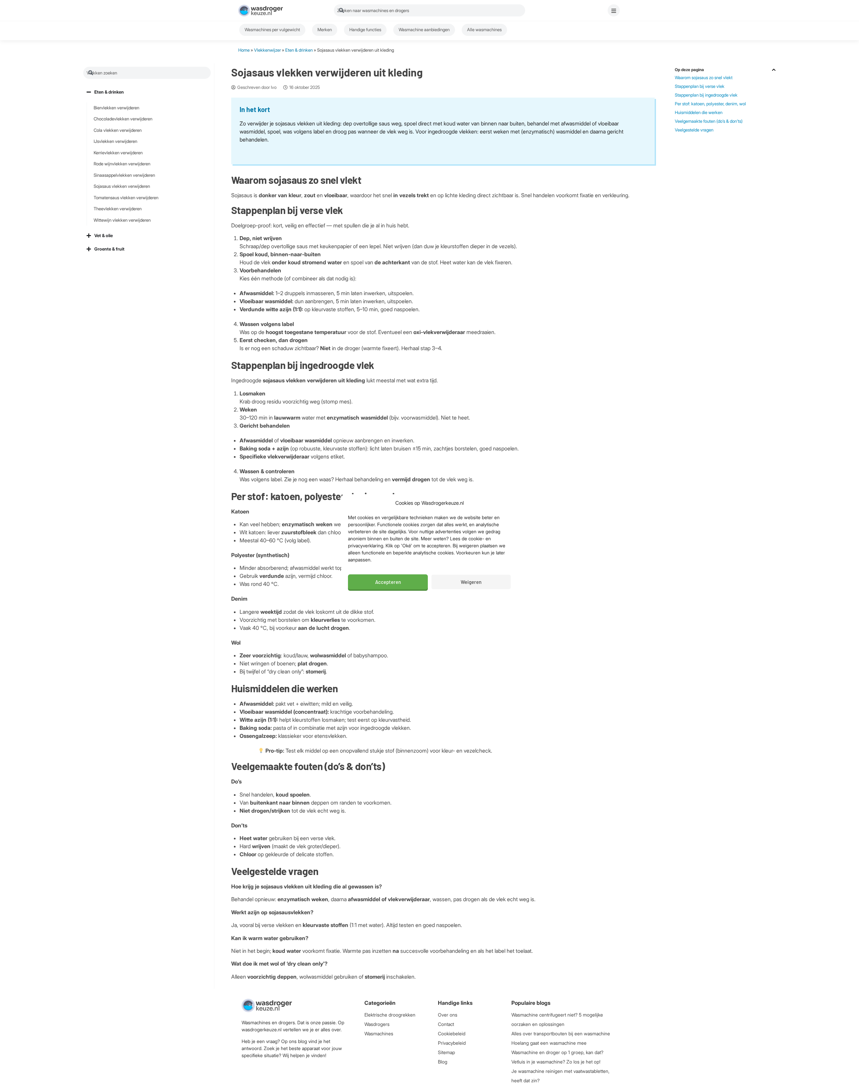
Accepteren (388, 582)
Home (244, 50)
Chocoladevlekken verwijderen (123, 118)
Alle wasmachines (484, 29)
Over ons (447, 1015)
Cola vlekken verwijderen (118, 130)
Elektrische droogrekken (389, 1015)
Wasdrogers (377, 1024)
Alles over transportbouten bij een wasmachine (560, 1033)
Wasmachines (378, 1033)
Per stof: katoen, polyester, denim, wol (710, 103)
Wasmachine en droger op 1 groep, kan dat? (557, 1052)
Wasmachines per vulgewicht (272, 29)
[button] (774, 70)
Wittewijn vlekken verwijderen (122, 220)
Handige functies (365, 29)
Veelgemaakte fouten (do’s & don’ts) (709, 121)
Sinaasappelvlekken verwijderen (124, 175)
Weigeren (471, 582)
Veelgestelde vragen (694, 129)
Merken (324, 29)
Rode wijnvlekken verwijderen (122, 163)
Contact (446, 1024)
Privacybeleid (452, 1043)
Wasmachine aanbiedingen (424, 29)
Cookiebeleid (451, 1033)
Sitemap (446, 1052)
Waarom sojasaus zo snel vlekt (703, 77)
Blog (442, 1061)
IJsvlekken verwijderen (115, 141)
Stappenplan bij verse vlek (699, 86)
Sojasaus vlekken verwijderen (122, 186)
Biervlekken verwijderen (116, 107)
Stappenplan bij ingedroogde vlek (706, 95)
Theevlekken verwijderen (118, 208)
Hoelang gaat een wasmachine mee (549, 1043)
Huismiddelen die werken (698, 112)
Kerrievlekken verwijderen (118, 152)
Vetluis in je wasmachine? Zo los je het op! (555, 1061)
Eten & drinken (299, 50)
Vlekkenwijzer (267, 50)
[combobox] (429, 10)
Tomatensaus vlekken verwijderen (126, 197)
